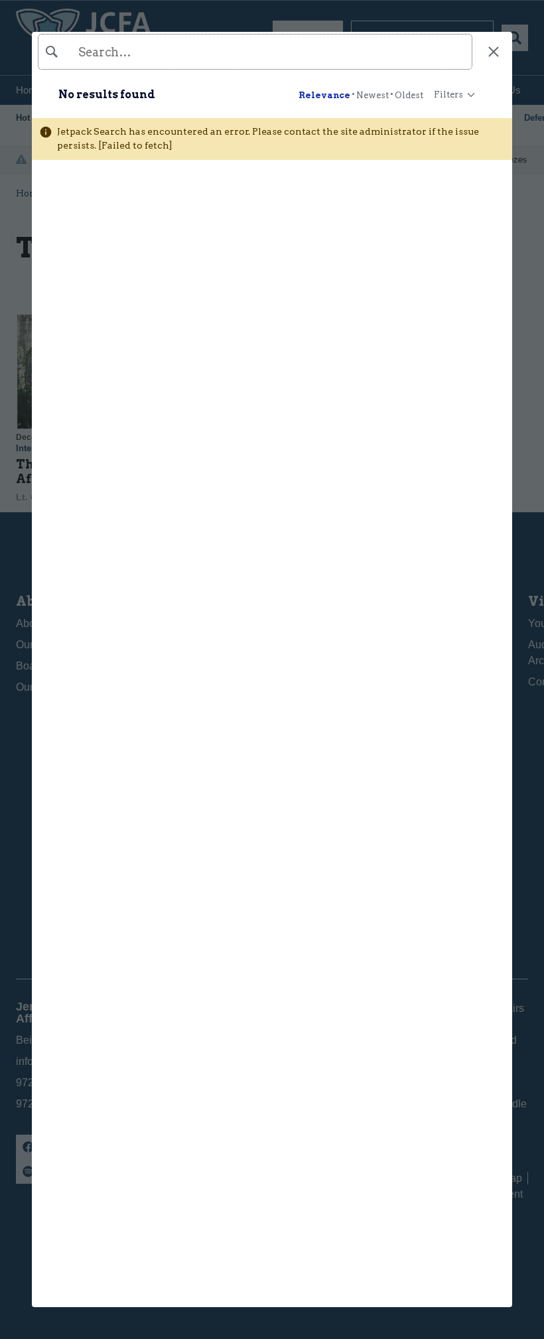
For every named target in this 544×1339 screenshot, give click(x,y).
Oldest (409, 95)
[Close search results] (494, 52)
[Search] (253, 52)
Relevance (324, 95)
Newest (372, 95)
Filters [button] (448, 91)
